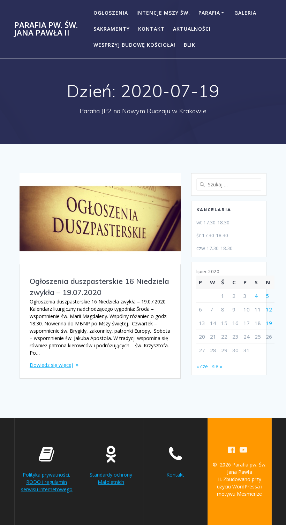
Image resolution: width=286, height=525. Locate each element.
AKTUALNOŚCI (192, 28)
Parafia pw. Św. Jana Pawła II (46, 29)
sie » (217, 366)
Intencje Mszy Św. (163, 12)
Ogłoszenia (110, 12)
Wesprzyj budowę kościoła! (134, 44)
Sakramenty (111, 28)
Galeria (245, 12)
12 (269, 309)
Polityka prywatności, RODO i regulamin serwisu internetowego (47, 482)
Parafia (209, 12)
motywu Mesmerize (239, 494)
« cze (202, 366)
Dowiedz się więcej (51, 365)
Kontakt (151, 28)
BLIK (189, 44)
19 (269, 322)
